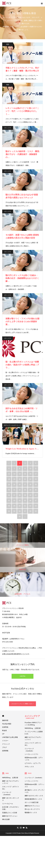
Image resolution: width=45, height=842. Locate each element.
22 (30, 479)
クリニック (6, 744)
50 (20, 506)
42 (9, 500)
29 (36, 484)
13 (14, 474)
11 (35, 468)
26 (20, 484)
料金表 (4, 730)
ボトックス (7, 128)
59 (36, 511)
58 (30, 511)
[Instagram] (21, 828)
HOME (3, 716)
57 (25, 511)
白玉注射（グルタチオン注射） (10, 808)
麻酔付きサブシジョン (9, 816)
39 (25, 495)
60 (20, 516)
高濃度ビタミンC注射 (9, 812)
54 (9, 511)
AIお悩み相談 (6, 724)
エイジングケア (32, 717)
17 (36, 474)
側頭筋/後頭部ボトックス (33, 799)
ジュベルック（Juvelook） (29, 750)
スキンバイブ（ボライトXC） (33, 744)
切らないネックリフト (32, 809)
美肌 (7, 44)
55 (14, 511)
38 (20, 495)
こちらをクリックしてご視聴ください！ (22, 703)
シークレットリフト (31, 754)
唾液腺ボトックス (31, 812)
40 (30, 495)
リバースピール (7, 803)
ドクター (5, 740)
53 (36, 506)
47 (36, 500)
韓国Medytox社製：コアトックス (34, 759)
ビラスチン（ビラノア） (33, 763)
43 (14, 500)
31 (14, 490)
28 (30, 484)
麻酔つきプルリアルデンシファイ (33, 738)
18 (9, 479)
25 (14, 484)
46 (30, 500)
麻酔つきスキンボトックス (10, 799)
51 (25, 506)
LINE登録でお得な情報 (10, 737)
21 (25, 479)
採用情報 (5, 751)
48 (9, 506)
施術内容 (5, 720)
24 (9, 484)
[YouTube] (23, 828)
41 (36, 495)
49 (14, 506)
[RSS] (26, 828)
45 (25, 500)
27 (25, 484)
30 (9, 490)
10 (30, 468)
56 (20, 511)
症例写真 (5, 727)
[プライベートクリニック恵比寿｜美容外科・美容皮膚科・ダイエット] (6, 3)
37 (14, 495)
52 (30, 506)
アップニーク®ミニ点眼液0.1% (34, 733)
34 (30, 490)
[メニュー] (42, 3)
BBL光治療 (6, 819)
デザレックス (29, 766)
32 (20, 490)
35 (36, 490)
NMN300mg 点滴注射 (33, 728)
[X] (18, 828)
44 (20, 500)
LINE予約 (22, 676)
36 (9, 495)
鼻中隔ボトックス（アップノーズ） (35, 791)
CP (3, 734)
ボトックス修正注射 (31, 802)
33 (25, 490)
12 (9, 474)
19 (14, 479)
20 (20, 479)
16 (30, 474)
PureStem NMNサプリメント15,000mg (33, 724)
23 (36, 479)
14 (20, 474)
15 (25, 474)
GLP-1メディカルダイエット (12, 425)
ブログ (4, 747)
